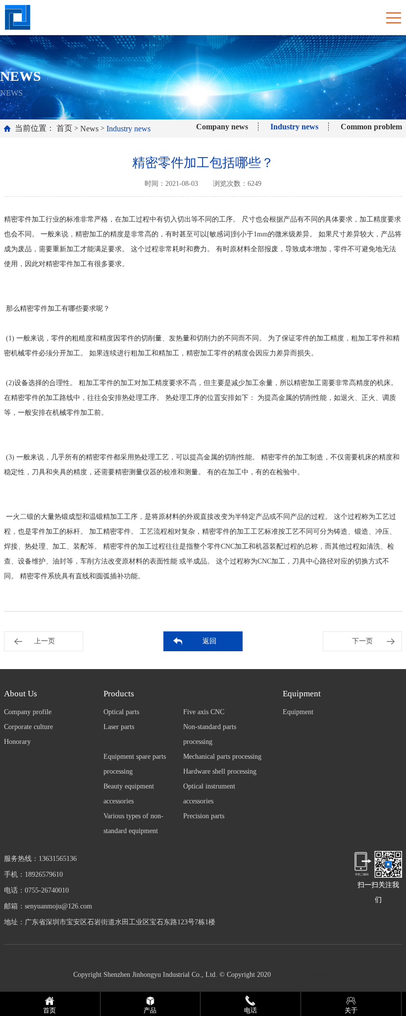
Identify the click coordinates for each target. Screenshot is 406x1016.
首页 (64, 128)
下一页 (362, 641)
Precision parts (203, 816)
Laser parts (118, 727)
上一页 (44, 641)
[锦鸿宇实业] (17, 16)
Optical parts (121, 712)
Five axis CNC (203, 712)
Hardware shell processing (219, 771)
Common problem (371, 126)
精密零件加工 (25, 219)
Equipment (298, 712)
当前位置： (34, 128)
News (89, 128)
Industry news (128, 128)
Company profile (27, 712)
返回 (209, 641)
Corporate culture (28, 727)
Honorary (17, 741)
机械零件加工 (73, 412)
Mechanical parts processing (222, 756)
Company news (222, 126)
